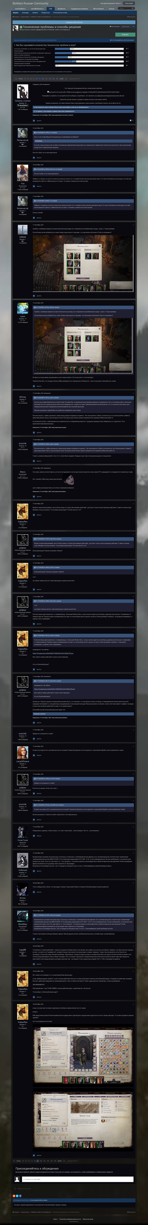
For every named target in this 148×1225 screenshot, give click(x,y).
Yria (50, 132)
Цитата (39, 120)
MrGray (22, 397)
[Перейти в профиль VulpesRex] (22, 511)
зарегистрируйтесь (36, 71)
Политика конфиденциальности (70, 1219)
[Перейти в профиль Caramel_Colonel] (15, 28)
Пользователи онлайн (60, 12)
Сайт (50, 9)
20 (128, 52)
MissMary (22, 924)
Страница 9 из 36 (74, 78)
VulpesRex (22, 521)
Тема (55, 1219)
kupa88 (23, 950)
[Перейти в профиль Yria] (22, 173)
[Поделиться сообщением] (133, 84)
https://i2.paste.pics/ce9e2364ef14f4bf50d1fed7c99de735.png (53, 653)
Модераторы (45, 12)
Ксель (23, 898)
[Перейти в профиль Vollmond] (22, 860)
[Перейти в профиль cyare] (22, 308)
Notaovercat (22, 140)
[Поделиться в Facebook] (20, 1196)
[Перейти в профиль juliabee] (22, 539)
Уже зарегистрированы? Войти (110, 3)
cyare (22, 316)
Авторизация (115, 26)
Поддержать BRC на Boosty (74, 22)
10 (42, 78)
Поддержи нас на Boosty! (79, 9)
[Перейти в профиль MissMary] (22, 916)
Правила (35, 12)
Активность (62, 9)
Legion (51, 398)
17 (128, 48)
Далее (61, 78)
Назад (20, 78)
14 (57, 78)
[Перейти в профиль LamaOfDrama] (22, 752)
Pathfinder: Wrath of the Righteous (59, 29)
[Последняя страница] (66, 79)
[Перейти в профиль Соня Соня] (22, 832)
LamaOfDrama (22, 761)
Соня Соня (23, 840)
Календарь (25, 12)
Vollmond (22, 870)
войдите (24, 71)
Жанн (22, 472)
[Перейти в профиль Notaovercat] (22, 133)
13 (53, 78)
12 (50, 78)
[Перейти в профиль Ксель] (22, 889)
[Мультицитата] (34, 120)
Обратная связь (88, 1219)
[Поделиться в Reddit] (14, 1196)
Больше (111, 9)
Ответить (125, 34)
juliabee (22, 548)
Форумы (15, 12)
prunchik (22, 443)
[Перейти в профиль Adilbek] (22, 230)
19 (133, 26)
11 (46, 78)
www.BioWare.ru (20, 9)
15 (128, 57)
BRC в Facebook (98, 9)
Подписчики (125, 26)
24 (128, 61)
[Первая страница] (16, 79)
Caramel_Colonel (29, 29)
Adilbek (22, 237)
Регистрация (129, 3)
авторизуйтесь (76, 1172)
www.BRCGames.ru (37, 9)
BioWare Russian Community (30, 3)
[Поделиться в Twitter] (17, 1196)
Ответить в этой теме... (33, 1179)
